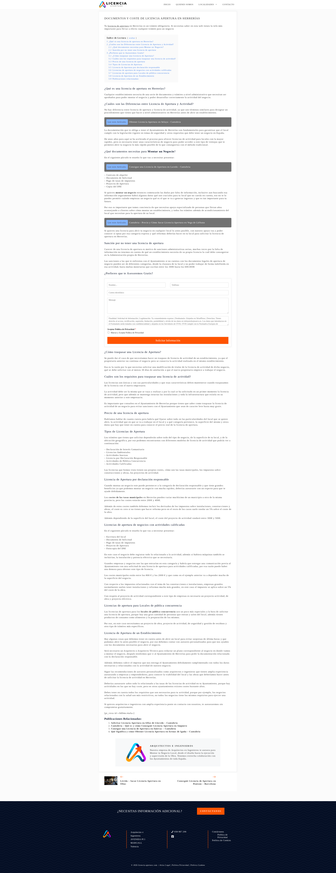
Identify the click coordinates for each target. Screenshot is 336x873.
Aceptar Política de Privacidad (121, 329)
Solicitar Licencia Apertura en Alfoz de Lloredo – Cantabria (144, 723)
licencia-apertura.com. (148, 865)
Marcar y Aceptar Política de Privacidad (127, 333)
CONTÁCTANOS (210, 811)
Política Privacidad (180, 865)
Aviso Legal (165, 865)
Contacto (228, 4)
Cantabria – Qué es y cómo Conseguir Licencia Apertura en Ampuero (149, 726)
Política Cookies (198, 865)
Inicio (167, 4)
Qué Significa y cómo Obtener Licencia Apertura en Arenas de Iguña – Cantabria (155, 731)
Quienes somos (184, 4)
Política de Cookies (221, 840)
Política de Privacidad (222, 836)
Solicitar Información (168, 340)
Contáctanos (218, 832)
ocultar (132, 38)
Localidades (206, 4)
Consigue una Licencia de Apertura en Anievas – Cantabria (143, 728)
